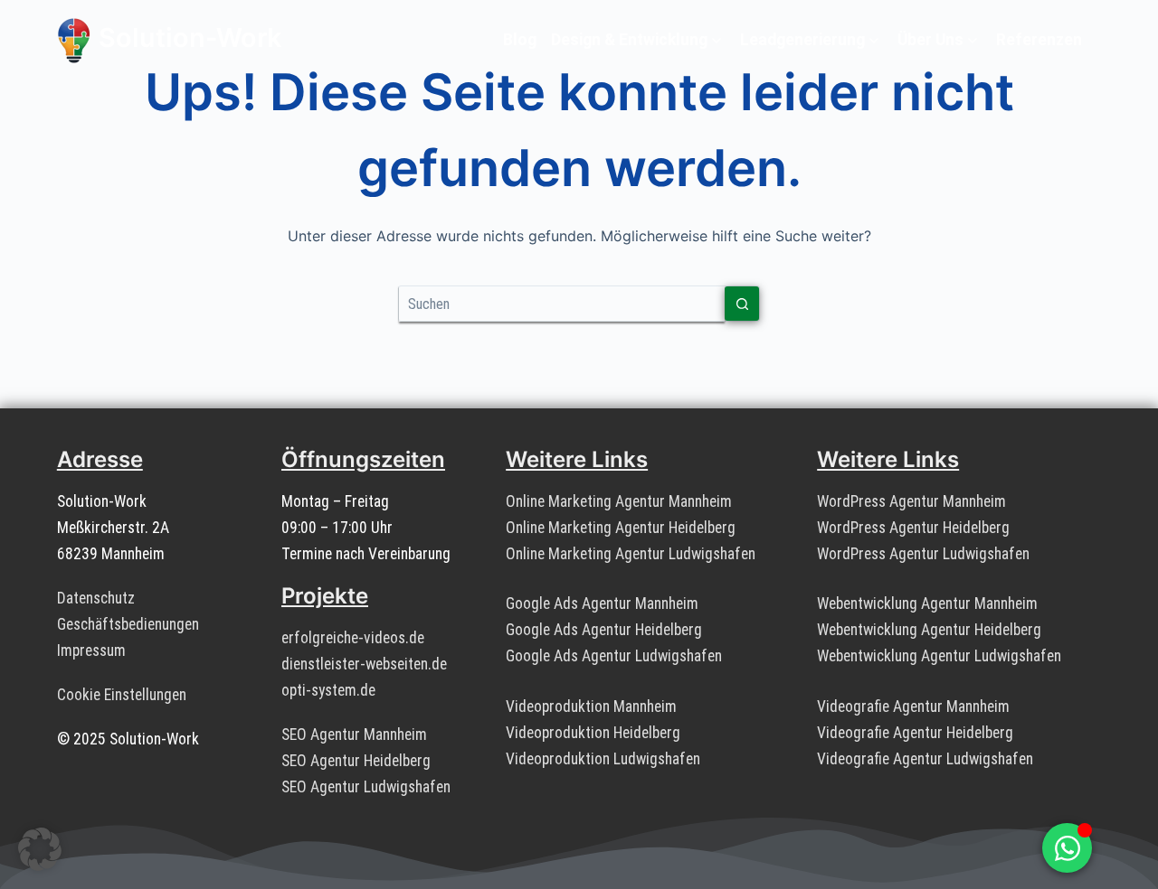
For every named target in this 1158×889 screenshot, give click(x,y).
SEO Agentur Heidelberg (356, 761)
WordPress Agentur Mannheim (911, 501)
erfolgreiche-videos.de (352, 638)
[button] (40, 849)
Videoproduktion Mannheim (591, 706)
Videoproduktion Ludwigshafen (603, 759)
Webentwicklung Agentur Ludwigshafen (939, 656)
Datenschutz (96, 598)
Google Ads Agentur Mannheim (602, 603)
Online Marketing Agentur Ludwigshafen (630, 554)
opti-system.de (328, 690)
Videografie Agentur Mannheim (913, 706)
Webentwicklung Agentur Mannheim (927, 603)
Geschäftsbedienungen (128, 624)
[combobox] (562, 303)
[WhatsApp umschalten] (1067, 848)
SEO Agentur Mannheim (354, 734)
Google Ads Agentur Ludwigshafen (614, 656)
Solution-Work (190, 37)
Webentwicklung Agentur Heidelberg (929, 630)
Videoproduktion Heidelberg (593, 733)
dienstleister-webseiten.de (364, 664)
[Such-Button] (742, 303)
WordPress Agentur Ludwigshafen (923, 554)
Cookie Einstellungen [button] (121, 695)
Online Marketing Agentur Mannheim (619, 501)
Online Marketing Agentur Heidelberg (621, 528)
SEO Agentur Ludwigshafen (366, 787)
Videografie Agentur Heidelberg (915, 733)
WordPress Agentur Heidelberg (913, 528)
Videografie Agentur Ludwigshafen (925, 759)
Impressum (91, 650)
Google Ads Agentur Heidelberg (604, 630)
